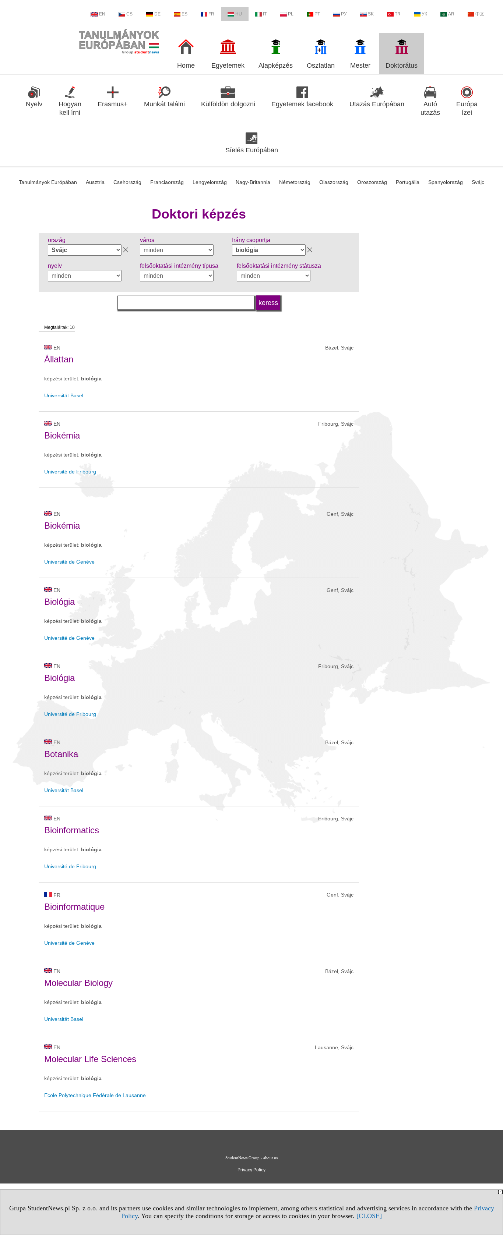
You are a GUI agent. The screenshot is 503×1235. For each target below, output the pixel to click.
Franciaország (167, 182)
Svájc (478, 182)
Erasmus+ (113, 104)
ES (184, 14)
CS (129, 14)
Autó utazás (430, 108)
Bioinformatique (74, 907)
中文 (479, 14)
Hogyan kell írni (70, 108)
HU (238, 14)
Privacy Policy (251, 1169)
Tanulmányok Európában (48, 182)
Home (186, 65)
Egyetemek (228, 65)
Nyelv (34, 104)
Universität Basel (63, 395)
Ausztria (95, 182)
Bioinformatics (71, 830)
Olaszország (333, 182)
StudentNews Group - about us (251, 1158)
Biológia (59, 602)
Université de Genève (69, 562)
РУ (344, 14)
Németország (294, 182)
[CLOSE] (369, 1216)
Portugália (407, 182)
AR (451, 14)
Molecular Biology (78, 983)
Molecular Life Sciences (90, 1059)
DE (157, 14)
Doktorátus (402, 65)
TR (398, 14)
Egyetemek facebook (302, 104)
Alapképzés (275, 65)
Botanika (61, 754)
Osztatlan (321, 65)
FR (211, 14)
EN (102, 14)
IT (265, 14)
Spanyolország (445, 182)
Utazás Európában (376, 104)
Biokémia (62, 435)
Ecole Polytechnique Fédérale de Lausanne (95, 1095)
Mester (360, 65)
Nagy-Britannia (253, 182)
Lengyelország (210, 182)
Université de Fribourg (70, 472)
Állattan (58, 359)
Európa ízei (467, 108)
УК (424, 14)
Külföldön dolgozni (228, 104)
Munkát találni (164, 104)
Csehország (127, 182)
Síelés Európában (251, 150)
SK (371, 14)
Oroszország (372, 182)
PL (290, 14)
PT (317, 14)
